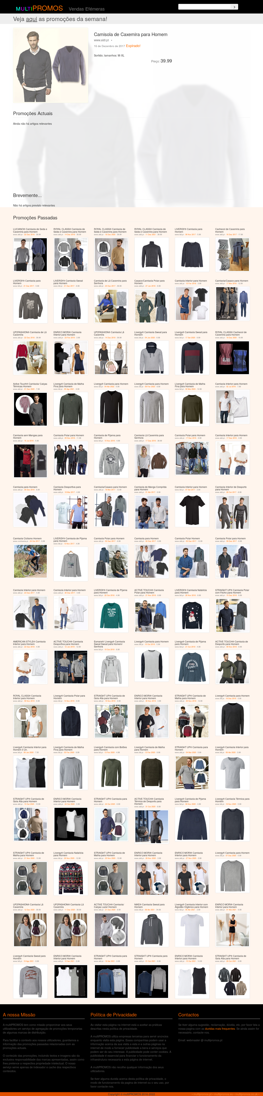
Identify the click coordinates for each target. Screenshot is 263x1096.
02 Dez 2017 (110, 541)
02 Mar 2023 (190, 389)
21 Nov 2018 (151, 595)
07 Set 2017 (190, 489)
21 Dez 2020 (29, 389)
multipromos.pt (202, 1094)
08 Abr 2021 (150, 909)
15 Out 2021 (191, 961)
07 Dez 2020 (231, 855)
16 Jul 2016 (29, 440)
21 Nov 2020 (29, 858)
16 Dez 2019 (231, 698)
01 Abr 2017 (150, 492)
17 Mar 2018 (231, 283)
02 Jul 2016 (231, 386)
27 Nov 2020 (191, 858)
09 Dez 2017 (231, 541)
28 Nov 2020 (151, 858)
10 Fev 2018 (191, 283)
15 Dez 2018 (231, 595)
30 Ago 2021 (69, 389)
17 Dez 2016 (151, 440)
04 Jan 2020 (150, 337)
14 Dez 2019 (70, 234)
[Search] (234, 7)
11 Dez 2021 (151, 234)
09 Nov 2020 (190, 804)
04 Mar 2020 (191, 752)
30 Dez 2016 (29, 489)
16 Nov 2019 (110, 701)
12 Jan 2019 (70, 647)
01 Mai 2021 (231, 909)
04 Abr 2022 (109, 386)
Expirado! (133, 45)
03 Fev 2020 (69, 752)
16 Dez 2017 (231, 234)
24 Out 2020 (70, 804)
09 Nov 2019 (231, 647)
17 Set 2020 (190, 337)
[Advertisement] (212, 55)
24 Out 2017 (35, 541)
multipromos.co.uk (246, 1094)
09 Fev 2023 (150, 386)
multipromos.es (223, 1094)
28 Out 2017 (231, 492)
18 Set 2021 (110, 961)
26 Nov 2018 (190, 595)
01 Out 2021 (150, 961)
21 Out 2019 (190, 647)
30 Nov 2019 (151, 701)
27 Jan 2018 (150, 286)
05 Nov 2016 (70, 438)
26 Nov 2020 (69, 858)
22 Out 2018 (109, 595)
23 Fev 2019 (70, 337)
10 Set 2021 (69, 961)
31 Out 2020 (150, 806)
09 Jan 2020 (29, 752)
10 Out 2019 (109, 649)
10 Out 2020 (29, 804)
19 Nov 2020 (231, 804)
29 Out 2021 (231, 961)
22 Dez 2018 (29, 234)
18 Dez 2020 (110, 234)
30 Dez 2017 (70, 593)
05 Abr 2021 (190, 909)
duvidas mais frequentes (220, 1028)
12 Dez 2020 (29, 909)
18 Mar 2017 (70, 492)
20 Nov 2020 (110, 858)
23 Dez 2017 (110, 286)
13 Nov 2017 (69, 543)
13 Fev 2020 (110, 752)
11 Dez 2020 (70, 909)
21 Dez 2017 (29, 286)
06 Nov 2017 (190, 234)
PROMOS (47, 8)
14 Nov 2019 (69, 701)
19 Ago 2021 (29, 961)
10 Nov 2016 (110, 440)
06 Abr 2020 (230, 752)
